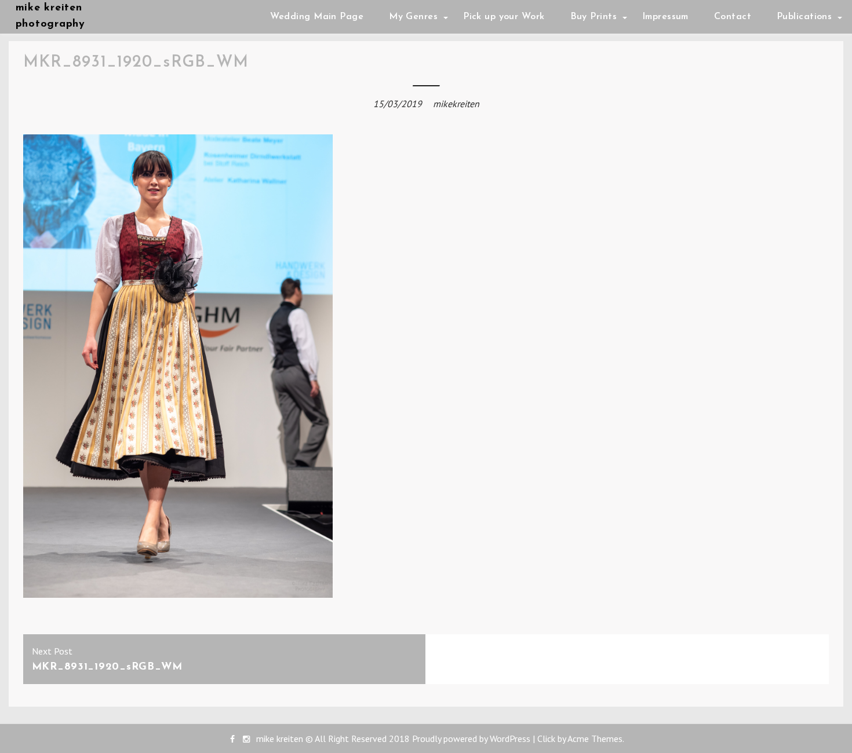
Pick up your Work (503, 16)
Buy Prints (593, 16)
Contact (732, 16)
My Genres (413, 16)
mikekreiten (456, 103)
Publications (804, 16)
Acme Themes (594, 738)
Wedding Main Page (316, 16)
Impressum (665, 16)
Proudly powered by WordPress (471, 738)
